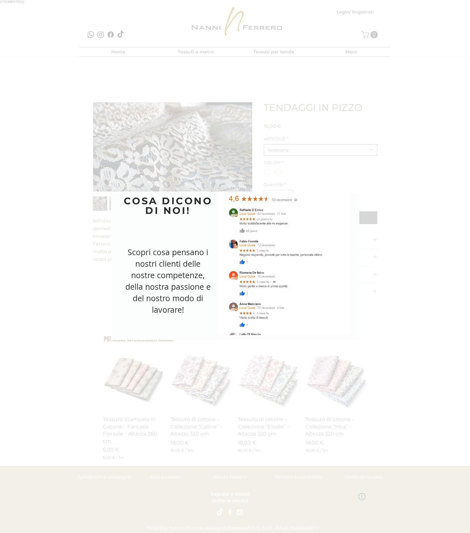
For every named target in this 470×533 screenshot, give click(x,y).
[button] (345, 188)
